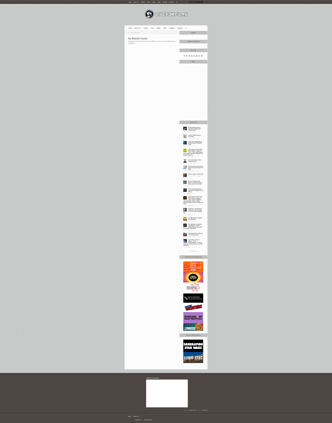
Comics (143, 2)
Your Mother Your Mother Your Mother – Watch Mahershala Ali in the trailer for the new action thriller (192, 226)
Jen (189, 185)
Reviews (165, 2)
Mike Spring (191, 156)
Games (153, 2)
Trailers (171, 2)
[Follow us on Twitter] (187, 56)
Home (130, 2)
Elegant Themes (192, 410)
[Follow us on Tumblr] (199, 56)
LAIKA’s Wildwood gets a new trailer (194, 135)
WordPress (205, 410)
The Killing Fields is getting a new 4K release (195, 218)
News (159, 2)
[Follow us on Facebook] (184, 56)
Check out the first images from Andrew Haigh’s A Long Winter (195, 190)
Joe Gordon (191, 171)
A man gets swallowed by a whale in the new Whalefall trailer (195, 143)
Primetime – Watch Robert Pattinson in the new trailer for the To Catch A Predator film (192, 211)
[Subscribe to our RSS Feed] (194, 56)
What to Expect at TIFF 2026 (195, 174)
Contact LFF (138, 420)
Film (148, 2)
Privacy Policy (148, 420)
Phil (189, 132)
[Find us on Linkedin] (192, 56)
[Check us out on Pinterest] (189, 56)
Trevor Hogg (196, 176)
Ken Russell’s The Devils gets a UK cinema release (195, 234)
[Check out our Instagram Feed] (202, 56)
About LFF (136, 2)
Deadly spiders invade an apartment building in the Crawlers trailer (194, 129)
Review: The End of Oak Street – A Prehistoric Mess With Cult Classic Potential (195, 182)
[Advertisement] (193, 92)
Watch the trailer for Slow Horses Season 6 (194, 160)
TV (176, 2)
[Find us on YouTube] (197, 56)
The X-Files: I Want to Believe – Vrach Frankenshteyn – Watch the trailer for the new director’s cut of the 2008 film (192, 242)
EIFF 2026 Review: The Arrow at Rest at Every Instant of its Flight (195, 167)
